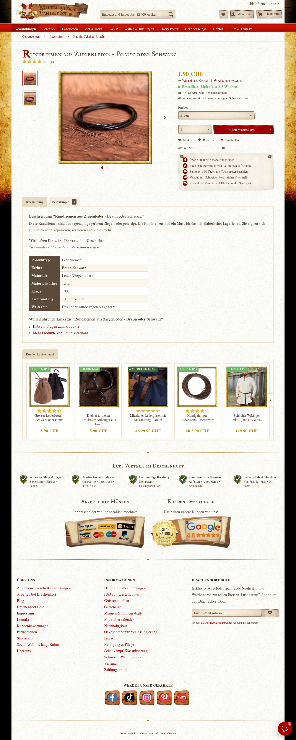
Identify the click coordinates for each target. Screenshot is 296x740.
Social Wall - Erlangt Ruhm (38, 644)
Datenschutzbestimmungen (125, 587)
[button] (285, 729)
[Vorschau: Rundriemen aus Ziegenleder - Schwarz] (29, 78)
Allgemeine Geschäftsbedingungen (44, 587)
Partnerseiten (27, 631)
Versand (187, 80)
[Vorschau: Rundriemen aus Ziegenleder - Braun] (29, 98)
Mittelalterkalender (119, 619)
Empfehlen (231, 140)
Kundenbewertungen (33, 625)
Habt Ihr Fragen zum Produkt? (55, 326)
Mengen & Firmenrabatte (123, 613)
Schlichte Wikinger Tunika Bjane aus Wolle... (246, 417)
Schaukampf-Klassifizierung (126, 650)
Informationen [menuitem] (265, 3)
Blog (20, 600)
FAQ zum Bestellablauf (122, 594)
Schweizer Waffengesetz (122, 656)
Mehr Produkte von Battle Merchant (60, 332)
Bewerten (208, 140)
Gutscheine (113, 606)
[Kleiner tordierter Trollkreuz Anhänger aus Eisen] (99, 386)
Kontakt (23, 619)
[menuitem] (137, 14)
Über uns (24, 650)
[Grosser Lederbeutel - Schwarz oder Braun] (49, 386)
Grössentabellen (116, 600)
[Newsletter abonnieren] (270, 613)
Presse (109, 638)
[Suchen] (170, 14)
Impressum (25, 613)
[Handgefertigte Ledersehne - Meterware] (197, 386)
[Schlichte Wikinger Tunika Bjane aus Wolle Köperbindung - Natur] (246, 386)
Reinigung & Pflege (119, 644)
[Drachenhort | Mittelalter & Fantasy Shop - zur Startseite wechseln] (52, 11)
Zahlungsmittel (115, 669)
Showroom (25, 638)
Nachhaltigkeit (115, 625)
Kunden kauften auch (40, 354)
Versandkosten (168, 733)
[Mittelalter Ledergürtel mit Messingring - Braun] (148, 386)
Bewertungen (63, 202)
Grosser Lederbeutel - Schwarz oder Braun (49, 417)
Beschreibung (34, 202)
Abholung (224, 80)
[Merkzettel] (223, 14)
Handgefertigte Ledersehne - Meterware (197, 417)
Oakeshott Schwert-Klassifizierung (130, 631)
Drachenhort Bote (30, 606)
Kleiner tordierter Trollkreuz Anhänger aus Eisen (99, 419)
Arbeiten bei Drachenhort (36, 594)
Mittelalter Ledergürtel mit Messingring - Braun (148, 417)
